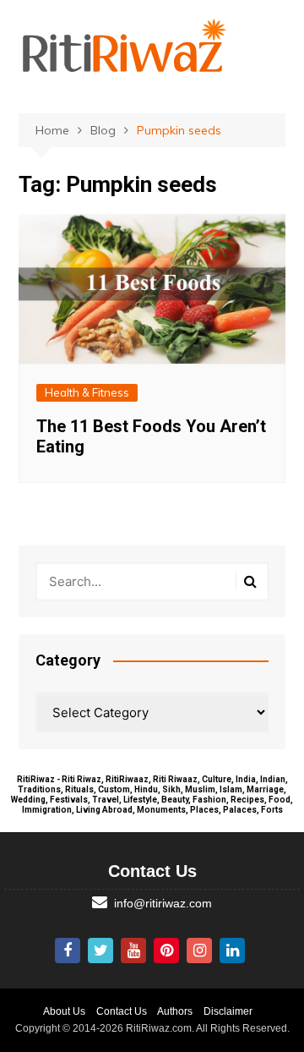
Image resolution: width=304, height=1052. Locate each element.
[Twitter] (100, 950)
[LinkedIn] (232, 950)
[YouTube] (133, 950)
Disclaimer (228, 1011)
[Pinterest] (166, 950)
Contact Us (121, 1011)
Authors (175, 1011)
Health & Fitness (87, 392)
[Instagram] (199, 950)
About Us (64, 1011)
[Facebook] (67, 950)
